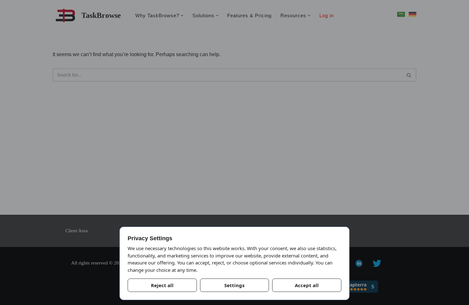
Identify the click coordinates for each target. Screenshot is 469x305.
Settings (234, 285)
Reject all (162, 285)
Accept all (307, 285)
